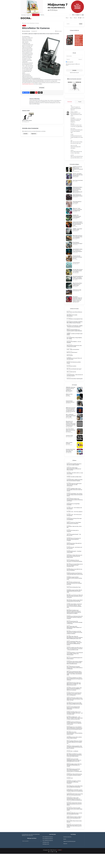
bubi (71, 105)
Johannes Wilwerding (26, 31)
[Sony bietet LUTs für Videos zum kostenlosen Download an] (80, 431)
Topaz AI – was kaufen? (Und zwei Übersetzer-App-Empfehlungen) (78, 174)
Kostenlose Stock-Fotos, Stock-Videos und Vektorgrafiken (70, 450)
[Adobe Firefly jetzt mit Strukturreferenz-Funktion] (69, 197)
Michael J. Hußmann (74, 111)
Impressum (65, 843)
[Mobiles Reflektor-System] (28, 116)
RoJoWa (72, 134)
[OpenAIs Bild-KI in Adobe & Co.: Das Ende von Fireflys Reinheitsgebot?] (69, 252)
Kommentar (69, 101)
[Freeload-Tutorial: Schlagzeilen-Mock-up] (80, 403)
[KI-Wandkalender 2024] (69, 292)
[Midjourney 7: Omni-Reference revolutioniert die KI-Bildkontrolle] (69, 211)
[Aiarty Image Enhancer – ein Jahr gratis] (69, 204)
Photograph (73, 117)
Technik (28, 23)
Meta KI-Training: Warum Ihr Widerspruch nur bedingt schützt (77, 284)
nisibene (72, 150)
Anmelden (74, 70)
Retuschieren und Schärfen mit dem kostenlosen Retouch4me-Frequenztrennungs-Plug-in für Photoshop (71, 423)
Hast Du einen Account (74, 72)
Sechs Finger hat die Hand (78, 180)
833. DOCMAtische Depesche (48, 838)
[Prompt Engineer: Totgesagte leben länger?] (69, 245)
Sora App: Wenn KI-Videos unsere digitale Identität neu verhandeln (78, 270)
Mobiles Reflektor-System (27, 120)
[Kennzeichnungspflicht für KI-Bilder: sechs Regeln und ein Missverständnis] (69, 279)
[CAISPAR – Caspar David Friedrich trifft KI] (69, 231)
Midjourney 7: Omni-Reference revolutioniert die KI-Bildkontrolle (77, 209)
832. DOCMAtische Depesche (48, 840)
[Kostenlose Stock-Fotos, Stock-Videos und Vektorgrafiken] (80, 452)
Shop (67, 17)
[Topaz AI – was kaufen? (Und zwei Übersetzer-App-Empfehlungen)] (69, 176)
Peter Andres (73, 128)
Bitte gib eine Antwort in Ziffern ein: (73, 64)
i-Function (42, 87)
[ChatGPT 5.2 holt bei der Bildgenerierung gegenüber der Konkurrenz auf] (69, 169)
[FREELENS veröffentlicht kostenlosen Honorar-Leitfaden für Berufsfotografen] (80, 390)
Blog (71, 17)
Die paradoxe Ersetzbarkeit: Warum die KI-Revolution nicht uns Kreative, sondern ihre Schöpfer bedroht (77, 299)
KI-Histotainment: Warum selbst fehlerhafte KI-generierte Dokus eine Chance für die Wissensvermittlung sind (77, 189)
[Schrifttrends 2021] (80, 438)
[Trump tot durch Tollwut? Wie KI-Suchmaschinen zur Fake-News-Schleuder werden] (69, 224)
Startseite (24, 23)
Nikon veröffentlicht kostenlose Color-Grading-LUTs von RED (71, 415)
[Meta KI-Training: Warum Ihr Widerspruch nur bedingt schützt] (69, 286)
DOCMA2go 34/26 (46, 842)
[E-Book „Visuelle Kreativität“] (80, 445)
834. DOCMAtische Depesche (48, 836)
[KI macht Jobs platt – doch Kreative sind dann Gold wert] (69, 258)
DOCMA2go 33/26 (46, 844)
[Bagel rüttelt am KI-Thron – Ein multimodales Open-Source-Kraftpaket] (69, 238)
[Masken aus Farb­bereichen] (80, 397)
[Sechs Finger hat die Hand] (69, 183)
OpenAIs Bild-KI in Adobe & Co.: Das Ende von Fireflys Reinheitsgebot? (77, 250)
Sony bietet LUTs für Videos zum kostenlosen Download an (70, 430)
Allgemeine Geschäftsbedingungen (69, 841)
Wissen (75, 17)
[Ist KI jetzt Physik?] (69, 265)
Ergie (71, 140)
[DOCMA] (26, 18)
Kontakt (64, 839)
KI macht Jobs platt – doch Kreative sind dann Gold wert (77, 257)
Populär (79, 101)
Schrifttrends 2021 (69, 435)
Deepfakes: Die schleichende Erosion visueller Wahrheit (77, 216)
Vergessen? (80, 59)
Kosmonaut (72, 123)
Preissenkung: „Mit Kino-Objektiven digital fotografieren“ (51, 14)
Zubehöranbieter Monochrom (28, 84)
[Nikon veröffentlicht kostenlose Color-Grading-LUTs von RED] (80, 417)
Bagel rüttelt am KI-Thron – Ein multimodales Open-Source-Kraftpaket (77, 236)
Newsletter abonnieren (67, 836)
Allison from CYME (74, 145)
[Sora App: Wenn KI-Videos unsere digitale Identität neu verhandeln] (69, 272)
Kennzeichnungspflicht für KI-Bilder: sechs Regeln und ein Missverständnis (78, 277)
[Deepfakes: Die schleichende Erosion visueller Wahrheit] (69, 218)
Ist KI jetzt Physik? (76, 262)
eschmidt (72, 155)
